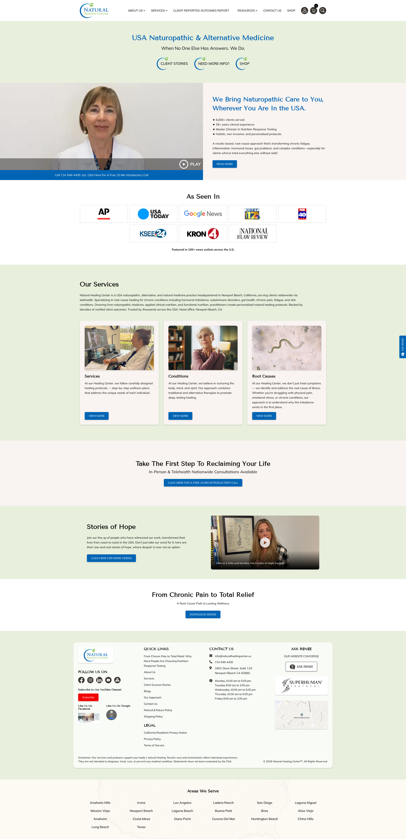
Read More (225, 164)
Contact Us (272, 10)
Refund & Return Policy (158, 710)
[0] (313, 10)
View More (97, 415)
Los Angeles (182, 803)
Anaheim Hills (100, 803)
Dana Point (182, 819)
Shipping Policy (153, 716)
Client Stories (174, 63)
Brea (264, 811)
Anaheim (100, 819)
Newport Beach (141, 811)
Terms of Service (154, 745)
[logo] (94, 10)
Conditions (178, 376)
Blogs (147, 691)
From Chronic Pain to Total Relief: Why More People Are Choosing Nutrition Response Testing (168, 661)
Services (158, 10)
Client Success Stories (157, 684)
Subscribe (88, 697)
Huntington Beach (264, 819)
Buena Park (223, 811)
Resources (246, 10)
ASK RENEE (305, 666)
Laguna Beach (182, 811)
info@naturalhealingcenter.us (233, 656)
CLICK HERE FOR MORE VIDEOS (111, 558)
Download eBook (203, 614)
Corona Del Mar (223, 819)
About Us (135, 10)
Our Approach (152, 697)
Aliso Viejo (306, 811)
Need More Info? (213, 63)
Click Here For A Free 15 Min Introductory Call (118, 175)
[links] (322, 10)
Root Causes (263, 376)
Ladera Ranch (223, 803)
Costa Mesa (141, 819)
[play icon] (101, 126)
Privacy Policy (152, 739)
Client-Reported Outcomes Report (201, 10)
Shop (291, 10)
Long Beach (100, 827)
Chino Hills (306, 819)
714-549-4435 (71, 175)
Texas (141, 827)
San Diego (264, 803)
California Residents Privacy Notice (165, 732)
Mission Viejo (100, 811)
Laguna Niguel (305, 803)
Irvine (141, 803)
